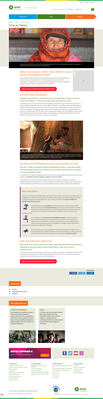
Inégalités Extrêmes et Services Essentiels (40, 372)
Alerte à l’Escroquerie (13, 379)
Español (92, 2)
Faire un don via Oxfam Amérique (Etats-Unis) (38, 89)
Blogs (54, 9)
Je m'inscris (44, 355)
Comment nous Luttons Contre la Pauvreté (18, 367)
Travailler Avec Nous (78, 369)
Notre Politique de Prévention (15, 376)
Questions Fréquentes (13, 378)
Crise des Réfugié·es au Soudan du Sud (60, 370)
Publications (70, 9)
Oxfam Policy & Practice (14, 374)
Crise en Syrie (55, 375)
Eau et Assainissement (36, 370)
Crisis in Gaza (55, 372)
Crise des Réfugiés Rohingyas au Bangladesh (62, 368)
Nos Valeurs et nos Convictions (15, 365)
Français (87, 2)
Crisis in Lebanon (56, 374)
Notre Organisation (13, 369)
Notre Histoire (12, 371)
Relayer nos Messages (78, 372)
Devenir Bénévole (77, 371)
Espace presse (61, 9)
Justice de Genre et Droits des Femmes (39, 374)
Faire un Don (76, 365)
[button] (83, 80)
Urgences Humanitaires (25, 22)
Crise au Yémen (55, 377)
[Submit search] (92, 9)
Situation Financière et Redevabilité (16, 372)
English (81, 2)
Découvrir (17, 22)
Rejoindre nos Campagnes (79, 367)
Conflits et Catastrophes (36, 368)
